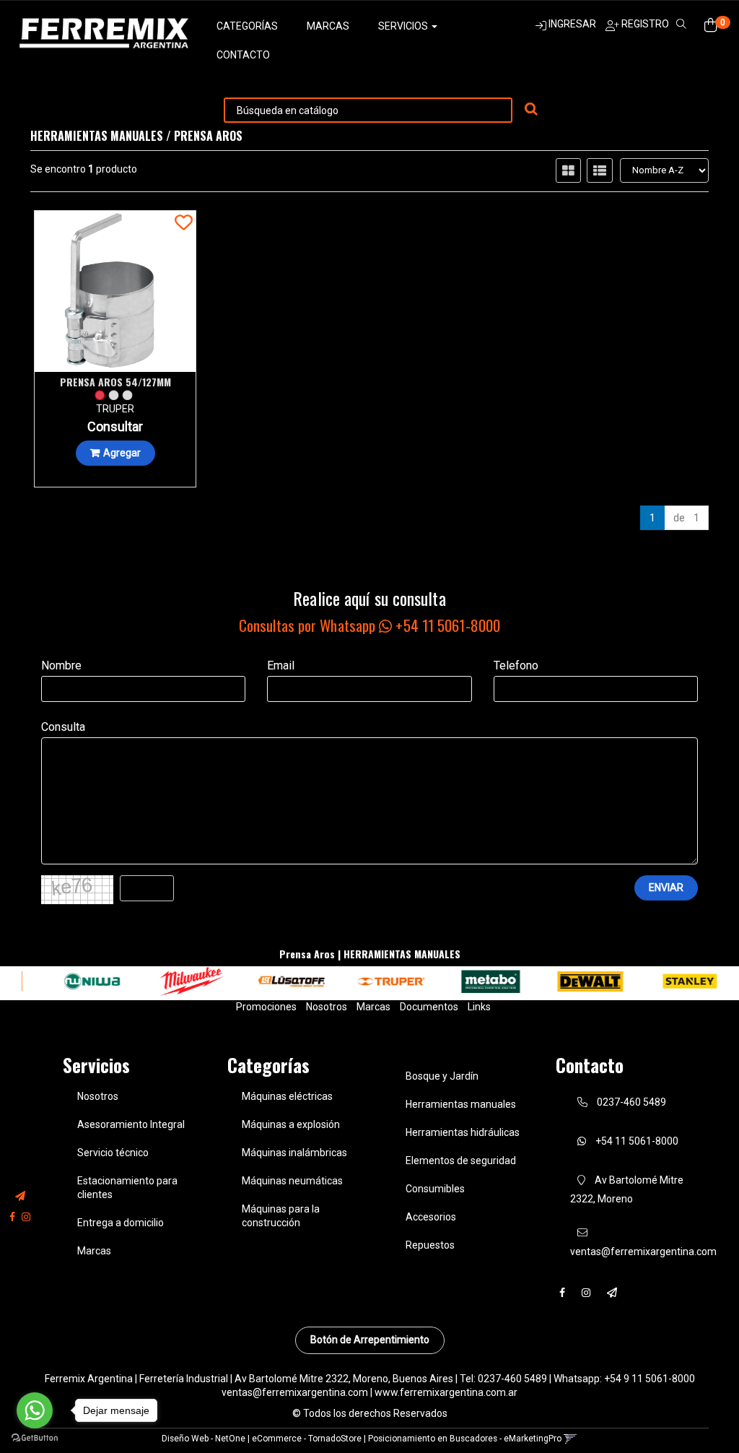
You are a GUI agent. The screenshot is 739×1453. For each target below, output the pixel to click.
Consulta (63, 727)
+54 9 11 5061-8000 (649, 1378)
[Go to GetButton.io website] (35, 1438)
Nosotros (326, 1006)
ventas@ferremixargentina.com (295, 1392)
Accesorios (431, 1217)
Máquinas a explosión (291, 1124)
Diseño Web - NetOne (203, 1439)
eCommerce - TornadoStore (307, 1439)
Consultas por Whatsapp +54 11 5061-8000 (369, 625)
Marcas (328, 26)
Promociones (266, 1006)
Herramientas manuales (461, 1104)
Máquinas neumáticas (292, 1181)
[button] (20, 1196)
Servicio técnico (113, 1152)
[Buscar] (531, 109)
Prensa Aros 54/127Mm (115, 381)
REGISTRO (644, 24)
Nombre (61, 665)
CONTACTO (243, 55)
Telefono (516, 665)
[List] (600, 170)
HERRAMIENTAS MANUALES (96, 135)
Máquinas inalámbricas (294, 1152)
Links (479, 1006)
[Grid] (568, 170)
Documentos (429, 1006)
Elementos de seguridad (461, 1160)
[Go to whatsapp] (35, 1410)
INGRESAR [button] (572, 24)
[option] (77, 981)
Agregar (122, 453)
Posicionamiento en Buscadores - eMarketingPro (464, 1439)
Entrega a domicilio (120, 1222)
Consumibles (435, 1188)
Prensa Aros (208, 135)
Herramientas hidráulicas (463, 1132)
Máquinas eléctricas (287, 1096)
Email (280, 665)
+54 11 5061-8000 (635, 1141)
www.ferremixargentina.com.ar (446, 1392)
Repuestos (430, 1245)
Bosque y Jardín (442, 1076)
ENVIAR (666, 887)
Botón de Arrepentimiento (369, 1339)
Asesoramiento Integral (131, 1124)
